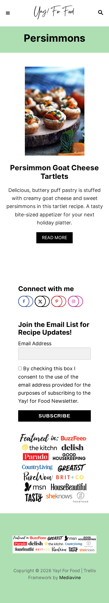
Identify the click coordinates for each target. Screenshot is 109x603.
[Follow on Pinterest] (58, 301)
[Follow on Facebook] (25, 301)
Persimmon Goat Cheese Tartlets (54, 172)
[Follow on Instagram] (75, 301)
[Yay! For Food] (54, 13)
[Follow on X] (42, 301)
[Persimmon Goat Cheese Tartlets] (54, 114)
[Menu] (8, 13)
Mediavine (70, 577)
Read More (56, 239)
